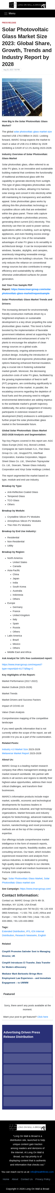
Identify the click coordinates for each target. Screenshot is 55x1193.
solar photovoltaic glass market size (33, 131)
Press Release (9, 23)
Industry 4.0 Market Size (15, 749)
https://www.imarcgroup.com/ (35, 888)
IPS (28, 931)
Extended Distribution (13, 931)
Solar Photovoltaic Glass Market (25, 878)
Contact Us (27, 1179)
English (42, 935)
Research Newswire (26, 935)
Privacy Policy (42, 1179)
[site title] (27, 1127)
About (15, 1179)
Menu (12, 13)
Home (6, 1179)
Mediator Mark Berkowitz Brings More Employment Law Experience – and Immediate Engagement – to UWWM (26, 978)
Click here (42, 1017)
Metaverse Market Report (15, 753)
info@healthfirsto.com (42, 1172)
